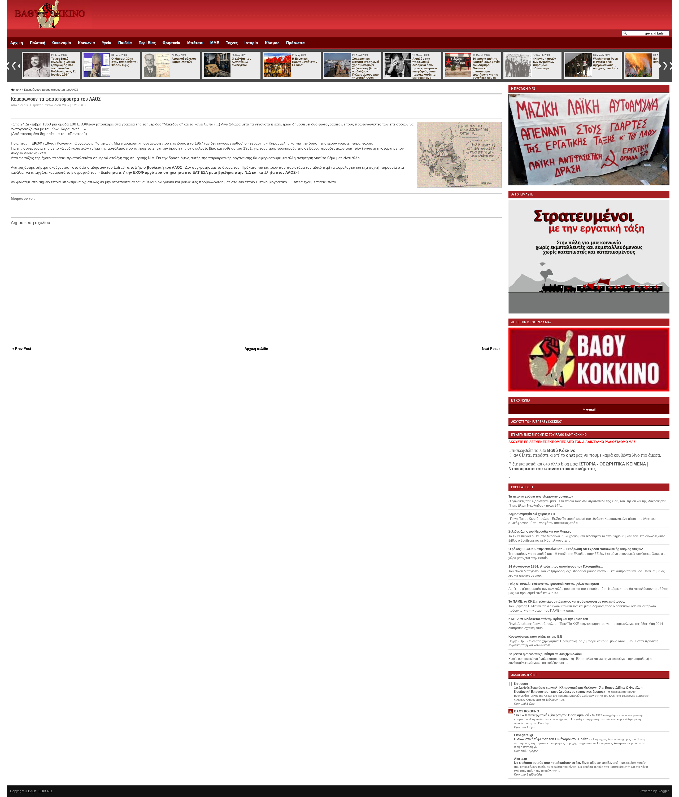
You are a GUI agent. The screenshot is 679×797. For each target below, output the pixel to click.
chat (570, 455)
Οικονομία (61, 43)
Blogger (663, 791)
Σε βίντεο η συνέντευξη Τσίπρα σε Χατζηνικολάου (545, 654)
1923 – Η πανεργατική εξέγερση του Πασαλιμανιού (552, 715)
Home (15, 89)
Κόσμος (272, 43)
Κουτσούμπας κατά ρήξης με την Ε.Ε (535, 636)
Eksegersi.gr (523, 735)
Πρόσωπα (295, 43)
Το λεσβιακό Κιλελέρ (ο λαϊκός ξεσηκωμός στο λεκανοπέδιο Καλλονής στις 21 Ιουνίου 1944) (63, 66)
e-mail (590, 409)
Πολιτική (37, 43)
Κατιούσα (521, 684)
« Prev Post (21, 349)
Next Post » (491, 349)
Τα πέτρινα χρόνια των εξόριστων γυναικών (540, 496)
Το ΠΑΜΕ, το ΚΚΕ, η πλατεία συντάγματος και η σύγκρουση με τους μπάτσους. (566, 601)
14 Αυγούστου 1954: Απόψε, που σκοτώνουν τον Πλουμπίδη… (555, 566)
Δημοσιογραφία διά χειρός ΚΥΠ (531, 514)
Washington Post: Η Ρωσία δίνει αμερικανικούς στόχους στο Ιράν (605, 63)
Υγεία (106, 43)
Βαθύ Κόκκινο (561, 450)
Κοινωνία (86, 43)
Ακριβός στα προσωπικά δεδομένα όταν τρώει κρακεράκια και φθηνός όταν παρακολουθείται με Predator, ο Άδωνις (411, 69)
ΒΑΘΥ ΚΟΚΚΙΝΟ (526, 711)
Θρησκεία (171, 43)
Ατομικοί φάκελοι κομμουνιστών (184, 60)
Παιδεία (125, 43)
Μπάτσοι (195, 43)
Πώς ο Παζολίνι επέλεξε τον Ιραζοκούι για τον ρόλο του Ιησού (553, 584)
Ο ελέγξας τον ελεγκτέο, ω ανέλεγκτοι (241, 62)
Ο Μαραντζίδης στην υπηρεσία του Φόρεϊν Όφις (124, 62)
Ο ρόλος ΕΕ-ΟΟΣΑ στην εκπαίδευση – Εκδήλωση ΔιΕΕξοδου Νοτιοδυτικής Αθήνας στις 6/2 (575, 549)
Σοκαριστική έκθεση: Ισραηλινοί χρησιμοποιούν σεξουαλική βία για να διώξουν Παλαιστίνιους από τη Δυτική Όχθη (365, 68)
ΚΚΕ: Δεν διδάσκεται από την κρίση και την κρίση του (548, 619)
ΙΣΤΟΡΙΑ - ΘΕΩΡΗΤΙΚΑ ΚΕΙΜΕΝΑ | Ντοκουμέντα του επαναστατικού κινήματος (578, 466)
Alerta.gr (520, 759)
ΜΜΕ (214, 43)
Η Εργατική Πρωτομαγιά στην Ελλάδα (304, 62)
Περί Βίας (147, 43)
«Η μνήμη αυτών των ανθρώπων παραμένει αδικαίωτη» (544, 63)
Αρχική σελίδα (256, 349)
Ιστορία (251, 43)
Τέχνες (232, 43)
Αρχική (16, 43)
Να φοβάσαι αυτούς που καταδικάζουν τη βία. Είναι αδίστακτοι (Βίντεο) (566, 763)
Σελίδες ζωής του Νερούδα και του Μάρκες (539, 531)
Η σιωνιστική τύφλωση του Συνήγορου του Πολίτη (551, 739)
